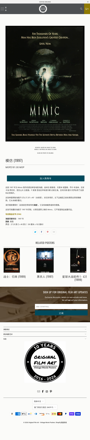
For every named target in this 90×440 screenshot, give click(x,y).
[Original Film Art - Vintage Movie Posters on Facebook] (43, 392)
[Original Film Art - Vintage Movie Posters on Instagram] (47, 392)
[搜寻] (81, 8)
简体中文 (37, 401)
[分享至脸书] (41, 232)
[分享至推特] (35, 232)
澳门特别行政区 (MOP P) (43, 407)
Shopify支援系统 (61, 422)
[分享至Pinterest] (47, 232)
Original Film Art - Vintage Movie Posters (41, 422)
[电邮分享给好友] (53, 232)
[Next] (83, 84)
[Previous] (7, 84)
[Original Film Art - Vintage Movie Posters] (43, 9)
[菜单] (1, 9)
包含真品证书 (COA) (13, 214)
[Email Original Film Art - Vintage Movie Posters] (39, 392)
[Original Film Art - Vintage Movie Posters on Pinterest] (51, 392)
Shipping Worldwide (45, 2)
